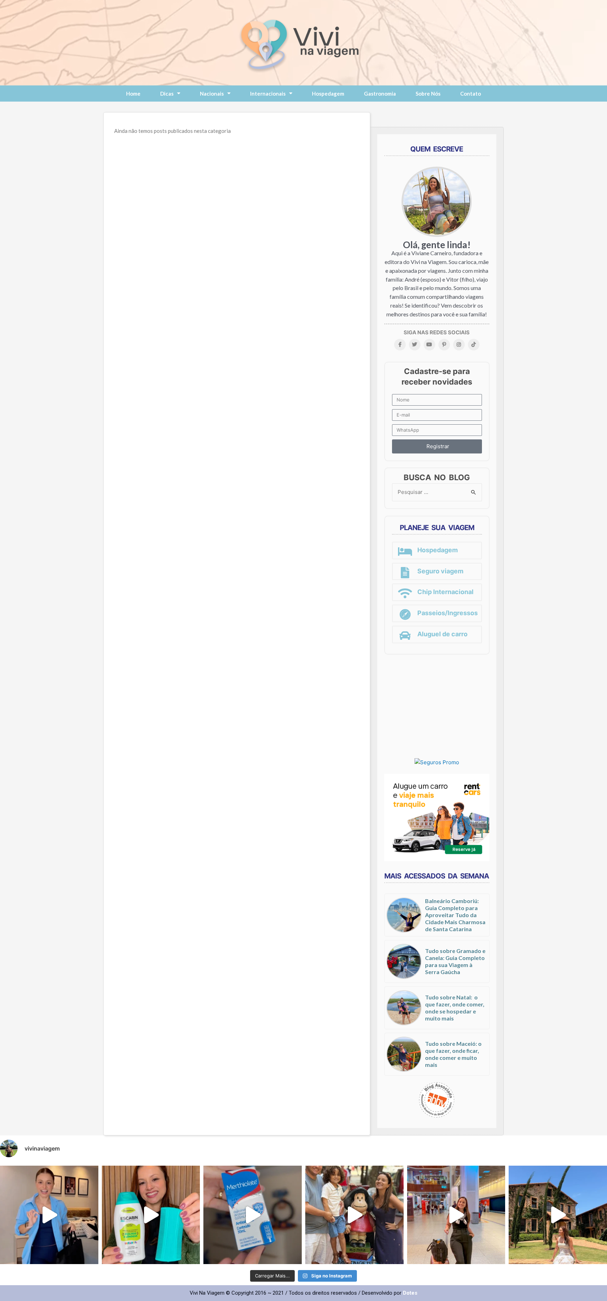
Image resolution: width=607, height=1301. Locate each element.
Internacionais (268, 93)
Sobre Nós (428, 93)
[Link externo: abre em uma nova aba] (437, 762)
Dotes (410, 1293)
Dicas (167, 93)
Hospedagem (328, 93)
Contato (470, 93)
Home (133, 93)
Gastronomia (380, 93)
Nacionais (212, 93)
